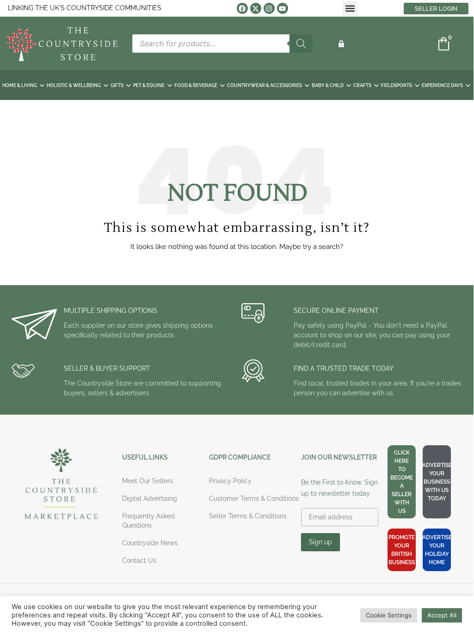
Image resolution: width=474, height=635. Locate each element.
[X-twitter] (255, 8)
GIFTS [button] (117, 85)
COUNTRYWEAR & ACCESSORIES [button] (264, 85)
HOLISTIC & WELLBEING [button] (74, 85)
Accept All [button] (441, 615)
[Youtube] (282, 8)
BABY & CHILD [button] (328, 85)
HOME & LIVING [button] (19, 85)
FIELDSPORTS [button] (396, 85)
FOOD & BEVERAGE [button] (195, 85)
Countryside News (150, 543)
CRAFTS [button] (362, 85)
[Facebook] (242, 8)
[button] (350, 8)
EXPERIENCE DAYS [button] (442, 85)
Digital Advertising (149, 498)
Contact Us (139, 560)
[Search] (301, 43)
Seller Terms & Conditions (248, 516)
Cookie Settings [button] (389, 615)
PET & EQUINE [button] (149, 85)
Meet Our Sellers (147, 481)
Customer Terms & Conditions (254, 498)
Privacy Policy (230, 481)
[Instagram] (269, 8)
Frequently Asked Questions (148, 520)
